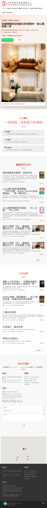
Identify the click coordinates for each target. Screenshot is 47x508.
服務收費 (14, 8)
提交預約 (23, 425)
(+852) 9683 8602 (13, 367)
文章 (23, 273)
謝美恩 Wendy (15, 331)
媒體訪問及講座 (38, 8)
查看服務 (20, 39)
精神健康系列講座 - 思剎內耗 (17, 172)
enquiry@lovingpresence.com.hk (14, 382)
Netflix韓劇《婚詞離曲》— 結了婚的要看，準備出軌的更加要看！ (20, 298)
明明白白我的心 (11, 338)
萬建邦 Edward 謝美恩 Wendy (19, 219)
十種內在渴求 (9, 312)
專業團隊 (20, 8)
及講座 (23, 164)
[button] (23, 449)
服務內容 (9, 8)
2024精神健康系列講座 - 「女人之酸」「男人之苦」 (20, 209)
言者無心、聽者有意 (13, 327)
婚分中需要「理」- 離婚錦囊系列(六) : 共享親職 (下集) (17, 227)
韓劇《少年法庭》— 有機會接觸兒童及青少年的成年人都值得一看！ (20, 282)
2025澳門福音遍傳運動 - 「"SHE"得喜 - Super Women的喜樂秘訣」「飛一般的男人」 (20, 191)
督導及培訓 (25, 8)
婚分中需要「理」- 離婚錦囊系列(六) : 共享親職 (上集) (17, 244)
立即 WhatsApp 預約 (7, 39)
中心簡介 (4, 8)
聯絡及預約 (10, 12)
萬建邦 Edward (16, 181)
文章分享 (4, 12)
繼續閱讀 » (42, 183)
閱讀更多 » (38, 260)
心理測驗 (31, 8)
